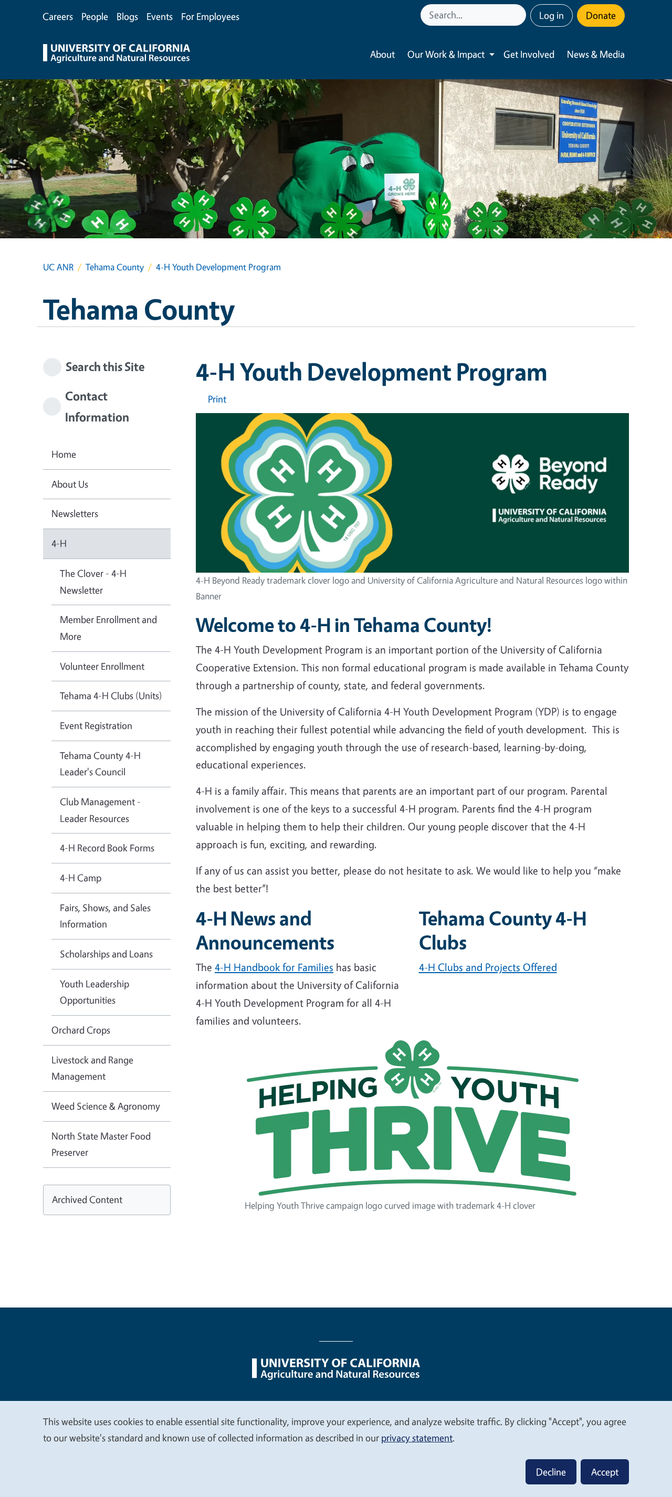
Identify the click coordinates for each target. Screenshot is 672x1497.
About (382, 54)
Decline (551, 1472)
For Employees (210, 16)
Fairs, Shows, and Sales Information (105, 916)
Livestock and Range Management (92, 1068)
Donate (601, 15)
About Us (69, 484)
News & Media (596, 54)
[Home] (116, 54)
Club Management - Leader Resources (100, 810)
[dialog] (336, 1448)
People (94, 16)
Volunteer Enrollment (102, 666)
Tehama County (115, 266)
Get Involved (528, 54)
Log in (551, 15)
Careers (58, 16)
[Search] (519, 15)
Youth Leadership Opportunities (94, 992)
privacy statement (417, 1437)
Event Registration (96, 725)
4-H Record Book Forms (107, 847)
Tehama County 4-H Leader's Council (100, 763)
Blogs (127, 16)
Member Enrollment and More (108, 627)
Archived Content (87, 1199)
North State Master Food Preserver (101, 1144)
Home (63, 454)
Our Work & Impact (446, 54)
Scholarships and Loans (106, 953)
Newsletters (74, 513)
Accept (604, 1472)
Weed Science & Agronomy (105, 1106)
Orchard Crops (80, 1030)
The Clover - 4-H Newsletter (93, 581)
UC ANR (58, 266)
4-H (59, 543)
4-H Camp (80, 877)
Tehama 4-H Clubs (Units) (111, 695)
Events (159, 16)
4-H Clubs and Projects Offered (488, 967)
